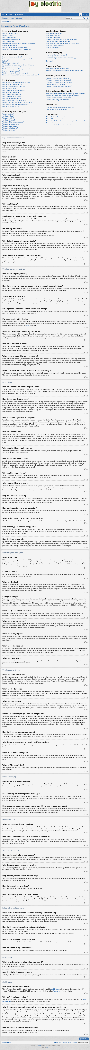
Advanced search (87, 18)
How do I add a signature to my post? (14, 86)
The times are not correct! (10, 63)
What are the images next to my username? (16, 69)
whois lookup (50, 1012)
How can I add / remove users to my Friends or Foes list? (64, 70)
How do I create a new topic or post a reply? (16, 82)
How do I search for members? (55, 84)
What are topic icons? (9, 130)
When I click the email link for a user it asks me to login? (20, 75)
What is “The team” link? (53, 47)
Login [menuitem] (84, 15)
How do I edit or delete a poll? (11, 92)
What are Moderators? (53, 35)
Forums (10, 15)
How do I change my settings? (12, 57)
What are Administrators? (54, 33)
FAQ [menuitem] (81, 15)
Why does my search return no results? (58, 80)
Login (12, 18)
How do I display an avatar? (11, 71)
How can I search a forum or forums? (57, 78)
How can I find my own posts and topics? (59, 86)
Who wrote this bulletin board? (55, 117)
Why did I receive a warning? (11, 98)
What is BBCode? (8, 114)
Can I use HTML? (8, 116)
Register (19, 18)
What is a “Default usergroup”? (55, 45)
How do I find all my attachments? (57, 109)
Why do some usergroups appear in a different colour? (63, 43)
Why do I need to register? (10, 33)
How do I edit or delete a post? (12, 84)
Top (86, 153)
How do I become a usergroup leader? (58, 41)
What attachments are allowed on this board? (60, 107)
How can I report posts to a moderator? (14, 100)
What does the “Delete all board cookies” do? (16, 49)
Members (20, 15)
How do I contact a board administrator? (58, 125)
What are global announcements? (13, 122)
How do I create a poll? (9, 88)
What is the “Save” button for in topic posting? (17, 102)
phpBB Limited (55, 989)
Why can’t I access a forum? (11, 94)
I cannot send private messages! (56, 55)
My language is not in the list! (11, 67)
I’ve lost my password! (9, 45)
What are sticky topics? (9, 126)
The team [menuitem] (58, 1042)
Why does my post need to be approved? (15, 104)
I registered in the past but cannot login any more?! (18, 43)
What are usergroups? (53, 37)
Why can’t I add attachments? (12, 96)
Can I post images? (8, 120)
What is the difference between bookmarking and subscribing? (65, 94)
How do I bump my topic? (10, 106)
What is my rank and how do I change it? (15, 73)
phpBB (28, 325)
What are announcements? (10, 124)
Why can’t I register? (9, 37)
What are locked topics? (10, 128)
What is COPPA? (7, 35)
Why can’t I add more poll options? (13, 90)
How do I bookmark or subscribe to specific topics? (62, 96)
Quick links (3, 15)
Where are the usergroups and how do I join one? (61, 39)
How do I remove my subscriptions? (57, 100)
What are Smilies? (8, 118)
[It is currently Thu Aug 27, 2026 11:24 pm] (86, 21)
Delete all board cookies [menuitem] (70, 1042)
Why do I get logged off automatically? (14, 47)
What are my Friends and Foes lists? (57, 68)
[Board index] (45, 6)
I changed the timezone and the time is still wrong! (18, 65)
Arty (47, 1047)
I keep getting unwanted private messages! (59, 57)
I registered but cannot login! (11, 39)
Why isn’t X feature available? (55, 119)
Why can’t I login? (8, 41)
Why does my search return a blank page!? (59, 82)
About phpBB (57, 991)
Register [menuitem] (87, 15)
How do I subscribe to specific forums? (58, 98)
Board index (7, 1042)
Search (5, 18)
